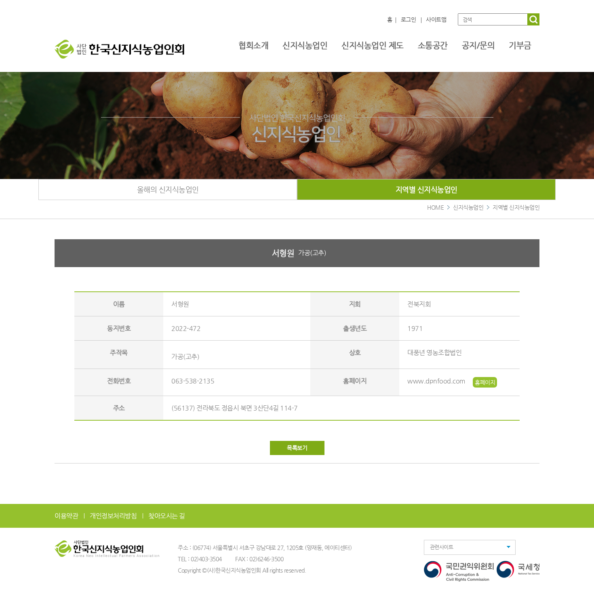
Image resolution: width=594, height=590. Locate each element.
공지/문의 (478, 45)
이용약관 (66, 516)
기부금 (520, 45)
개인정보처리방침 (113, 516)
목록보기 (297, 448)
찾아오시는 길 (166, 516)
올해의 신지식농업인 (168, 189)
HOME (435, 207)
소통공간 (433, 45)
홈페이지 (485, 382)
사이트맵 (436, 19)
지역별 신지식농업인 (426, 189)
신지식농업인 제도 (372, 45)
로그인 (408, 19)
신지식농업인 (304, 45)
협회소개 (253, 45)
